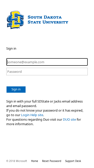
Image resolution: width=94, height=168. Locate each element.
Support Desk (73, 161)
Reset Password (51, 161)
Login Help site (32, 115)
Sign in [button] (16, 89)
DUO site (69, 119)
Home (34, 161)
